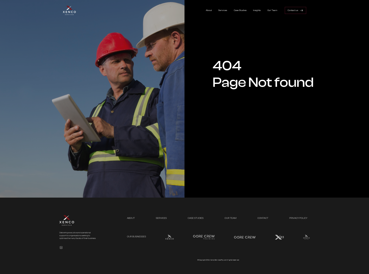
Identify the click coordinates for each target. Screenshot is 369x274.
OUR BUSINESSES (136, 236)
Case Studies (240, 10)
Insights (257, 10)
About (209, 10)
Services (222, 10)
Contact (262, 218)
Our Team (272, 10)
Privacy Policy (298, 218)
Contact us (293, 10)
